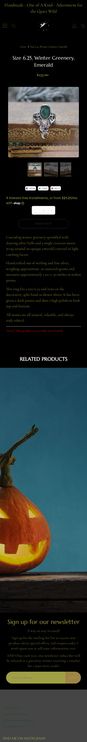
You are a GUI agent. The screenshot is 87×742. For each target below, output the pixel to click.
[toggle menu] (4, 26)
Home (23, 46)
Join (73, 677)
